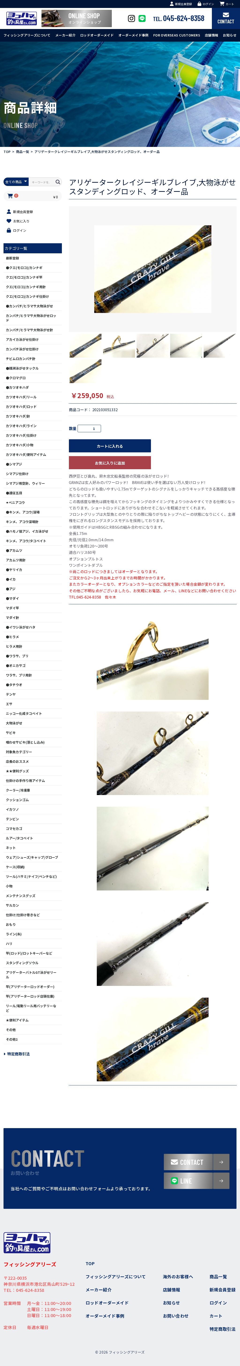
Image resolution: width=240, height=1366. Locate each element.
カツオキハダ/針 (18, 416)
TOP (7, 151)
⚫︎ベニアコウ (15, 502)
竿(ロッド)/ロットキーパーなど (29, 953)
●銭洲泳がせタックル (22, 368)
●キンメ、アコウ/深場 (23, 512)
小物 (9, 886)
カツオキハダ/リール (21, 397)
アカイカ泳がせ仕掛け (22, 339)
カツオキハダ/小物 (19, 445)
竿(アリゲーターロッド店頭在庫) (30, 996)
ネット (11, 847)
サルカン (12, 905)
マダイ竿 (12, 608)
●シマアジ (14, 464)
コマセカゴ (14, 828)
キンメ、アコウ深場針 (22, 521)
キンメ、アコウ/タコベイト (26, 540)
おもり (11, 924)
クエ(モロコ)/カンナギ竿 (24, 277)
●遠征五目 (14, 492)
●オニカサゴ (16, 665)
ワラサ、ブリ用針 (19, 675)
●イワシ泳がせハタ (20, 627)
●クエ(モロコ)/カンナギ (24, 267)
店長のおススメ (17, 761)
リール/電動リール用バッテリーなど (31, 1008)
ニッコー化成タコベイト (24, 713)
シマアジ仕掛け (17, 473)
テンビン (12, 819)
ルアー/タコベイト (19, 838)
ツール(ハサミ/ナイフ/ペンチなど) (31, 876)
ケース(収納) (15, 867)
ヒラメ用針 (14, 646)
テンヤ (11, 694)
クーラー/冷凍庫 (18, 790)
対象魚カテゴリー (19, 751)
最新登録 (12, 258)
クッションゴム (17, 799)
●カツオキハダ (17, 387)
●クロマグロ (16, 377)
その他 (11, 1029)
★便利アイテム (17, 1020)
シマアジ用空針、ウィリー (25, 483)
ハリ (9, 943)
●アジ (10, 588)
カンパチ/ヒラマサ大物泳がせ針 (29, 329)
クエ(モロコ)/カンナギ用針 (26, 286)
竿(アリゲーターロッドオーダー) (30, 986)
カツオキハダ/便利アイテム (26, 454)
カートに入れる (110, 446)
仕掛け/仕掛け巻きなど (23, 914)
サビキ (11, 732)
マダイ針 (12, 617)
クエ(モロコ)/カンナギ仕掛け (27, 296)
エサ (9, 703)
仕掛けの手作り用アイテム (25, 780)
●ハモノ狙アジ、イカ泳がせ (27, 531)
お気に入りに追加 (110, 463)
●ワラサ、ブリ (17, 656)
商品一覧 (22, 151)
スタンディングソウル (22, 962)
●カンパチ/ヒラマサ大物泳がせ (29, 306)
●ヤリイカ (14, 569)
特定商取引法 (18, 1054)
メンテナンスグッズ (20, 895)
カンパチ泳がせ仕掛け (22, 349)
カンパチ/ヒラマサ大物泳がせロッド (31, 318)
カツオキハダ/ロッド (21, 406)
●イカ (11, 579)
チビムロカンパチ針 (20, 358)
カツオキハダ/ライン (21, 425)
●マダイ (12, 598)
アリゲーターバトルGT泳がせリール (31, 974)
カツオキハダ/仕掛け (21, 435)
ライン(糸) (14, 934)
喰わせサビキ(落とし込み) (25, 742)
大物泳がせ (14, 723)
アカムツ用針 (16, 560)
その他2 (12, 1039)
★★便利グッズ (17, 771)
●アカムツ (14, 550)
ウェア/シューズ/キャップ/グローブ (32, 857)
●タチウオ (14, 684)
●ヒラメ (12, 636)
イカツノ (12, 809)
